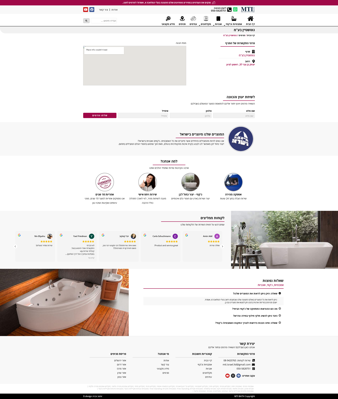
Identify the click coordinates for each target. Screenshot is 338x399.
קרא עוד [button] (91, 258)
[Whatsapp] (235, 9)
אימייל (165, 110)
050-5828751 (218, 10)
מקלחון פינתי (150, 386)
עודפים (224, 391)
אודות (114, 9)
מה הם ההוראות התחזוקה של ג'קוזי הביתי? (254, 308)
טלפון (209, 110)
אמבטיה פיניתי (248, 386)
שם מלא (250, 110)
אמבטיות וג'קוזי (199, 391)
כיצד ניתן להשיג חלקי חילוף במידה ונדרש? (255, 315)
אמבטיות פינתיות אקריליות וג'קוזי (110, 388)
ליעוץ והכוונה (220, 8)
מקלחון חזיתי (139, 386)
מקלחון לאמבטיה (201, 386)
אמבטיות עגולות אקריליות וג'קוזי (136, 388)
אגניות (209, 391)
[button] (222, 246)
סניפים (242, 35)
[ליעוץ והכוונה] (229, 9)
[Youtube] (85, 9)
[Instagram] (233, 376)
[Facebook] (91, 9)
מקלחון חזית (213, 386)
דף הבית (251, 35)
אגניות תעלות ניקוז (224, 388)
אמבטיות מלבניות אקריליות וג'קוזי (241, 391)
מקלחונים (216, 391)
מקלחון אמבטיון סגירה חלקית (99, 386)
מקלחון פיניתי (225, 386)
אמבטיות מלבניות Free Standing (162, 388)
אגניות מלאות (238, 388)
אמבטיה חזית (236, 386)
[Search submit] (86, 20)
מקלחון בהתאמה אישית (165, 386)
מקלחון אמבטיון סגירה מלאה (122, 386)
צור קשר (103, 9)
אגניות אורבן (248, 388)
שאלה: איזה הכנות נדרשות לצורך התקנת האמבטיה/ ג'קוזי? (246, 322)
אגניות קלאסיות (209, 388)
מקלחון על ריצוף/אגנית (184, 386)
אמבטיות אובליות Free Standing (189, 388)
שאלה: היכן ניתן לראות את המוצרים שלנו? (255, 293)
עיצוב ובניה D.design (92, 396)
